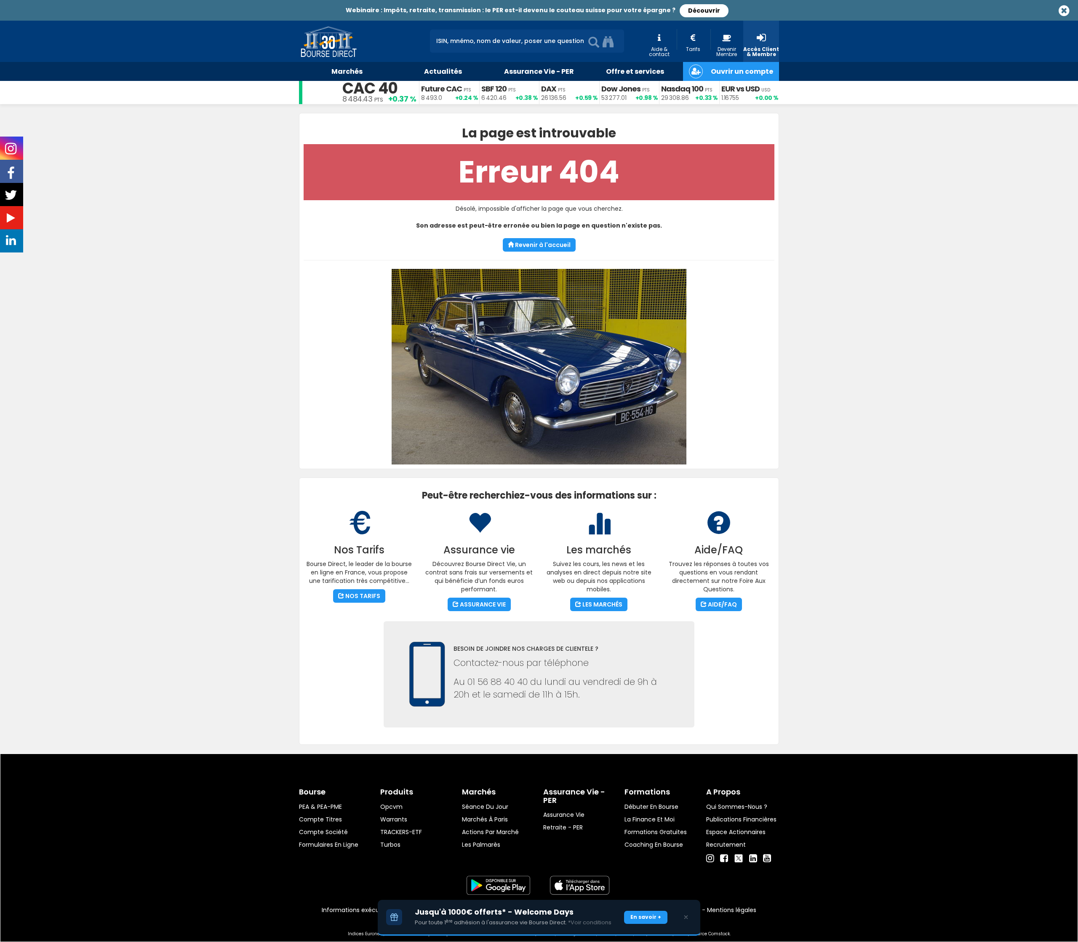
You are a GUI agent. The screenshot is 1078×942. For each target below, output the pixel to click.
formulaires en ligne (328, 844)
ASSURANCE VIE (482, 604)
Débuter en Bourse (651, 806)
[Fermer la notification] (686, 917)
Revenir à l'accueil (542, 245)
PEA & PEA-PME (320, 806)
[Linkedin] (753, 858)
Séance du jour (485, 806)
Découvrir (704, 10)
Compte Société (323, 832)
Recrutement (726, 844)
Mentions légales (731, 910)
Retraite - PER (563, 827)
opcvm (391, 806)
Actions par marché (490, 832)
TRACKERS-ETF (401, 832)
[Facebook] (724, 858)
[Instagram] (710, 858)
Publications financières (741, 819)
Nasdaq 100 (682, 88)
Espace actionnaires (736, 832)
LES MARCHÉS (601, 604)
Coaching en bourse (653, 844)
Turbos (390, 844)
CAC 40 (370, 88)
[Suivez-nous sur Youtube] (12, 219)
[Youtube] (767, 858)
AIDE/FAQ (722, 604)
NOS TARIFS (362, 596)
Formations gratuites (655, 832)
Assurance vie (563, 814)
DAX (548, 88)
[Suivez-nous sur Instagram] (11, 151)
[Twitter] (738, 857)
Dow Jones (620, 88)
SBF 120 (494, 88)
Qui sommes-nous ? (736, 806)
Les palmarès (481, 844)
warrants (393, 819)
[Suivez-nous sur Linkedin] (12, 242)
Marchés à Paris (485, 819)
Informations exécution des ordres (372, 910)
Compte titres (320, 819)
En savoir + (645, 917)
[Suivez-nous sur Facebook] (11, 176)
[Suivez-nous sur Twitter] (12, 197)
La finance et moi (649, 819)
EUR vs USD (740, 88)
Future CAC (441, 88)
